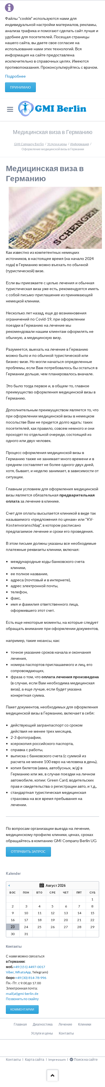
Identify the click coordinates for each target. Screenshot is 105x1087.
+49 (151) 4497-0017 (29, 967)
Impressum (57, 1059)
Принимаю (20, 87)
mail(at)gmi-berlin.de (22, 994)
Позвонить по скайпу (22, 999)
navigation (10, 109)
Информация (79, 144)
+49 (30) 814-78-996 (30, 978)
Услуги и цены (57, 144)
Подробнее (15, 76)
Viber (10, 972)
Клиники (84, 1024)
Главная (20, 1024)
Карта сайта (34, 1059)
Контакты (66, 1033)
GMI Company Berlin (29, 144)
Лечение (65, 1024)
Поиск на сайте (86, 1059)
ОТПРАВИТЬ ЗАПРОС (28, 851)
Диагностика (43, 1024)
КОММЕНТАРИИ (22, 1009)
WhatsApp (23, 972)
